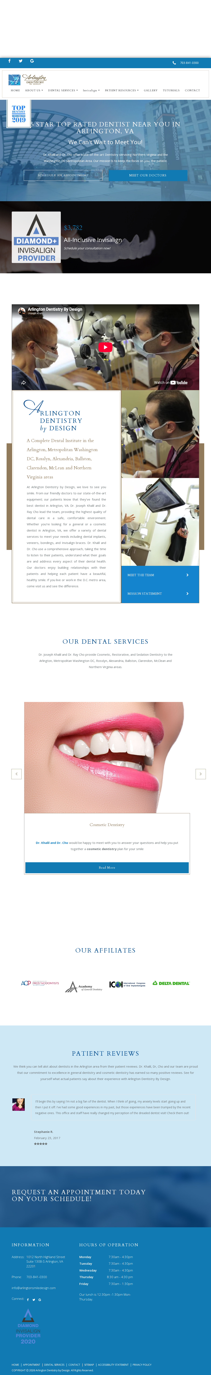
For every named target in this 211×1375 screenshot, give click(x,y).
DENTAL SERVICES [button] (61, 90)
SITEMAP (89, 1365)
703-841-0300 (189, 63)
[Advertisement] (105, 29)
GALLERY (151, 90)
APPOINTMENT (31, 1365)
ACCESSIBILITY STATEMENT (113, 1365)
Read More (107, 868)
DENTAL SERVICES (54, 1365)
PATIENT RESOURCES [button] (120, 90)
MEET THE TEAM (141, 575)
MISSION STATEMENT (145, 594)
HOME (15, 90)
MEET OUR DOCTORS (147, 175)
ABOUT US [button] (32, 90)
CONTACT (192, 90)
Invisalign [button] (90, 90)
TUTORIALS (171, 90)
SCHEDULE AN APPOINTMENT (63, 175)
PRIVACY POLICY (142, 1365)
